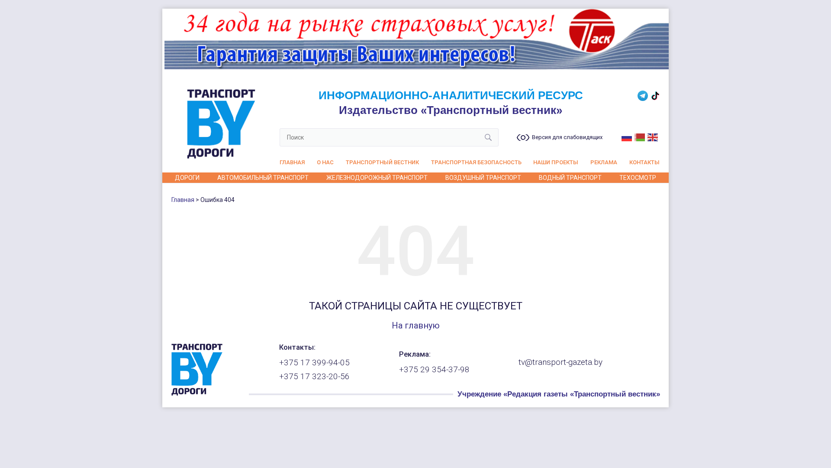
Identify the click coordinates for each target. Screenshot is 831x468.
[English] (653, 136)
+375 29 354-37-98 (434, 370)
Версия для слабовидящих (567, 137)
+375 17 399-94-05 (314, 363)
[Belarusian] (640, 136)
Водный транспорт (570, 177)
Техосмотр (637, 177)
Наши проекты (555, 162)
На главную (416, 325)
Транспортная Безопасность (476, 162)
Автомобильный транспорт (263, 177)
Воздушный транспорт (483, 177)
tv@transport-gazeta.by (560, 362)
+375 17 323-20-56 (314, 376)
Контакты (644, 162)
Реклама (603, 162)
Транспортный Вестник (382, 162)
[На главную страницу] (197, 393)
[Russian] (627, 136)
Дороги (187, 177)
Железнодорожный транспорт (377, 177)
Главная (292, 162)
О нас (325, 162)
